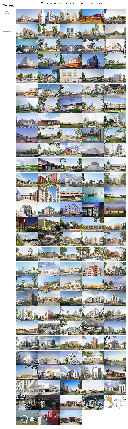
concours (100, 3)
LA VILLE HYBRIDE (71, 3)
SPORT (51, 3)
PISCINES (65, 3)
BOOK (7, 20)
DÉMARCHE (7, 13)
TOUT (42, 3)
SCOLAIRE (55, 3)
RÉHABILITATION (82, 3)
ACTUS (7, 11)
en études (88, 3)
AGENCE (7, 18)
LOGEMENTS (46, 3)
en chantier (92, 3)
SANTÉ (77, 3)
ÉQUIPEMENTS (60, 3)
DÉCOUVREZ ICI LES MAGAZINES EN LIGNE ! (7, 34)
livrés (96, 3)
